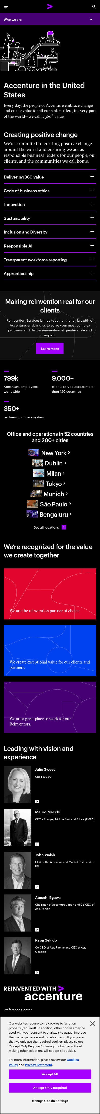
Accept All (50, 1074)
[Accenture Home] (50, 6)
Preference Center (18, 1009)
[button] (49, 348)
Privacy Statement (38, 1064)
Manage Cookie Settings (50, 1100)
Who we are (13, 19)
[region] (50, 1065)
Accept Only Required (50, 1087)
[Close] (92, 1023)
